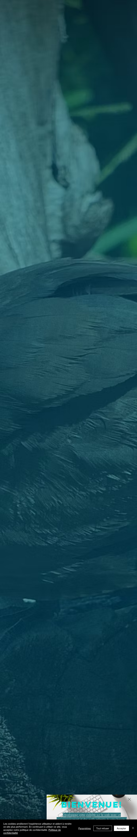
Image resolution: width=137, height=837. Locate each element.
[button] (129, 799)
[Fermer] (133, 828)
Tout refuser (102, 828)
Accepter (121, 828)
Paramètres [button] (84, 828)
